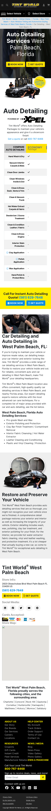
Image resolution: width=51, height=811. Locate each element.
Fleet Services (12, 756)
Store (15, 19)
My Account (34, 724)
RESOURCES (11, 743)
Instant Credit (12, 753)
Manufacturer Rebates (16, 760)
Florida (35, 19)
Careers (9, 734)
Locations (10, 738)
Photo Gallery (35, 756)
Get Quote (36, 64)
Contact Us (33, 738)
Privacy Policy (7, 797)
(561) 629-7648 (31, 297)
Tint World (6, 19)
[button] (2, 5)
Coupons (9, 746)
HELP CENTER (35, 721)
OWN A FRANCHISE (38, 760)
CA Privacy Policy (32, 797)
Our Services (11, 731)
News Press (34, 750)
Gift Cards (10, 750)
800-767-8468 (35, 138)
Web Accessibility (8, 803)
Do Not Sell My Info (9, 800)
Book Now (16, 64)
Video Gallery (35, 753)
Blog (30, 746)
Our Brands (10, 728)
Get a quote (14, 138)
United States (24, 19)
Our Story (10, 724)
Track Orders (34, 728)
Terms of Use (34, 734)
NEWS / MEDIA (36, 743)
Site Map (29, 803)
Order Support (35, 731)
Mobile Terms (30, 800)
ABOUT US (10, 721)
